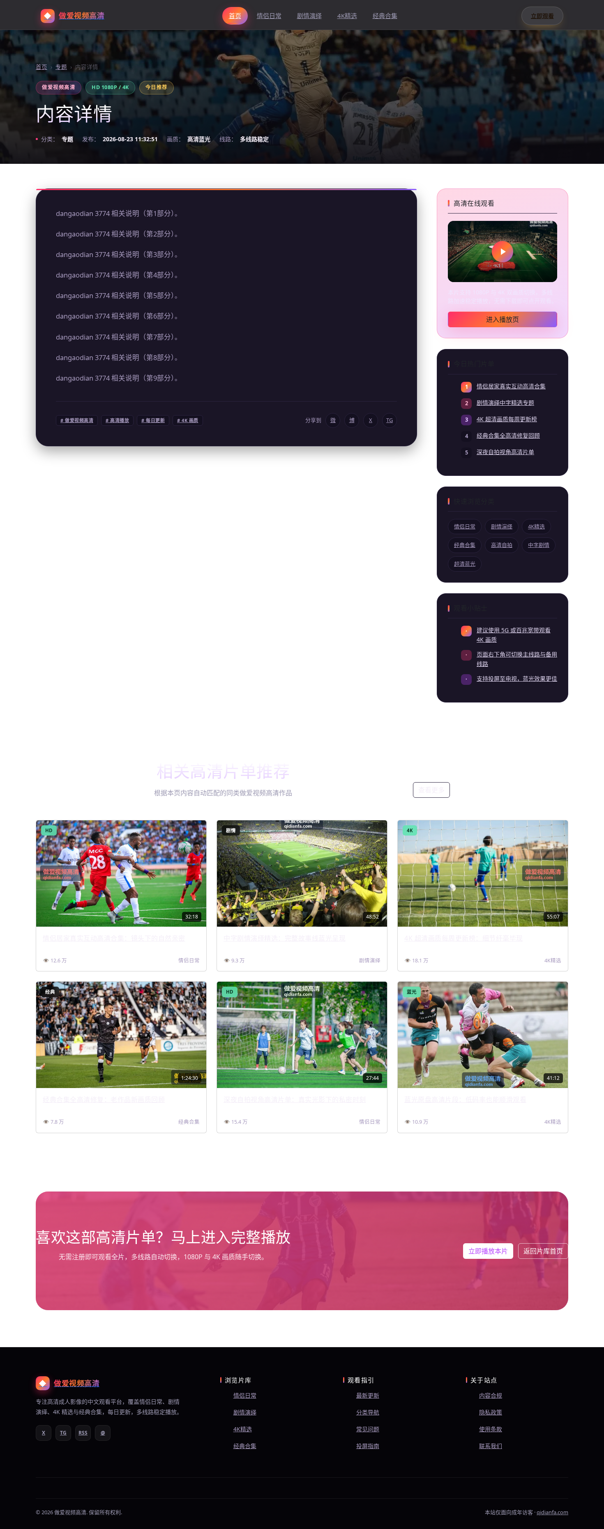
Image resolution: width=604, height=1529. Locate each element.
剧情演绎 (309, 15)
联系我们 (490, 1446)
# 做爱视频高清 (76, 420)
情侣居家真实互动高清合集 (511, 386)
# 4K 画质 (187, 420)
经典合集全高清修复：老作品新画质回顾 (104, 1099)
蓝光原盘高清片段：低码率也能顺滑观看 (465, 1099)
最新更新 (367, 1395)
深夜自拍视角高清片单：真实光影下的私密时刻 (295, 1099)
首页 (235, 15)
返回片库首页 (543, 1251)
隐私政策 (490, 1412)
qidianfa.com (552, 1512)
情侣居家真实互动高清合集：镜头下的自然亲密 (114, 938)
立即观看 (542, 16)
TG (389, 420)
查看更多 (431, 789)
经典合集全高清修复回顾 (508, 435)
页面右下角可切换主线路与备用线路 (517, 658)
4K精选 (347, 15)
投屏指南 (367, 1446)
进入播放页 (502, 319)
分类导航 (367, 1412)
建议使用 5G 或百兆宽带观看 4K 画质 (514, 634)
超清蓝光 (464, 563)
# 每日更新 (153, 420)
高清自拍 (501, 545)
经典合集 (385, 15)
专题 (61, 67)
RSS (83, 1432)
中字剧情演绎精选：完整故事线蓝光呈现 (285, 938)
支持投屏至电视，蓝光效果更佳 (517, 678)
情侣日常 (269, 15)
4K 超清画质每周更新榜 (507, 419)
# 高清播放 (117, 420)
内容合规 (490, 1395)
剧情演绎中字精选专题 (505, 402)
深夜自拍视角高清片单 (505, 452)
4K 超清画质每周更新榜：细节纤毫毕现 (463, 938)
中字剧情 (538, 545)
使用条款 (490, 1429)
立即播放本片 (488, 1251)
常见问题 (367, 1429)
